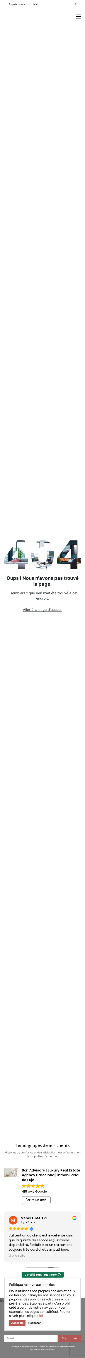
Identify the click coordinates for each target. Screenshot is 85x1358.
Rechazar (34, 1323)
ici (41, 1316)
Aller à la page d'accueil (42, 609)
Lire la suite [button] (17, 1256)
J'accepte (17, 1323)
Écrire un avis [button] (36, 1200)
